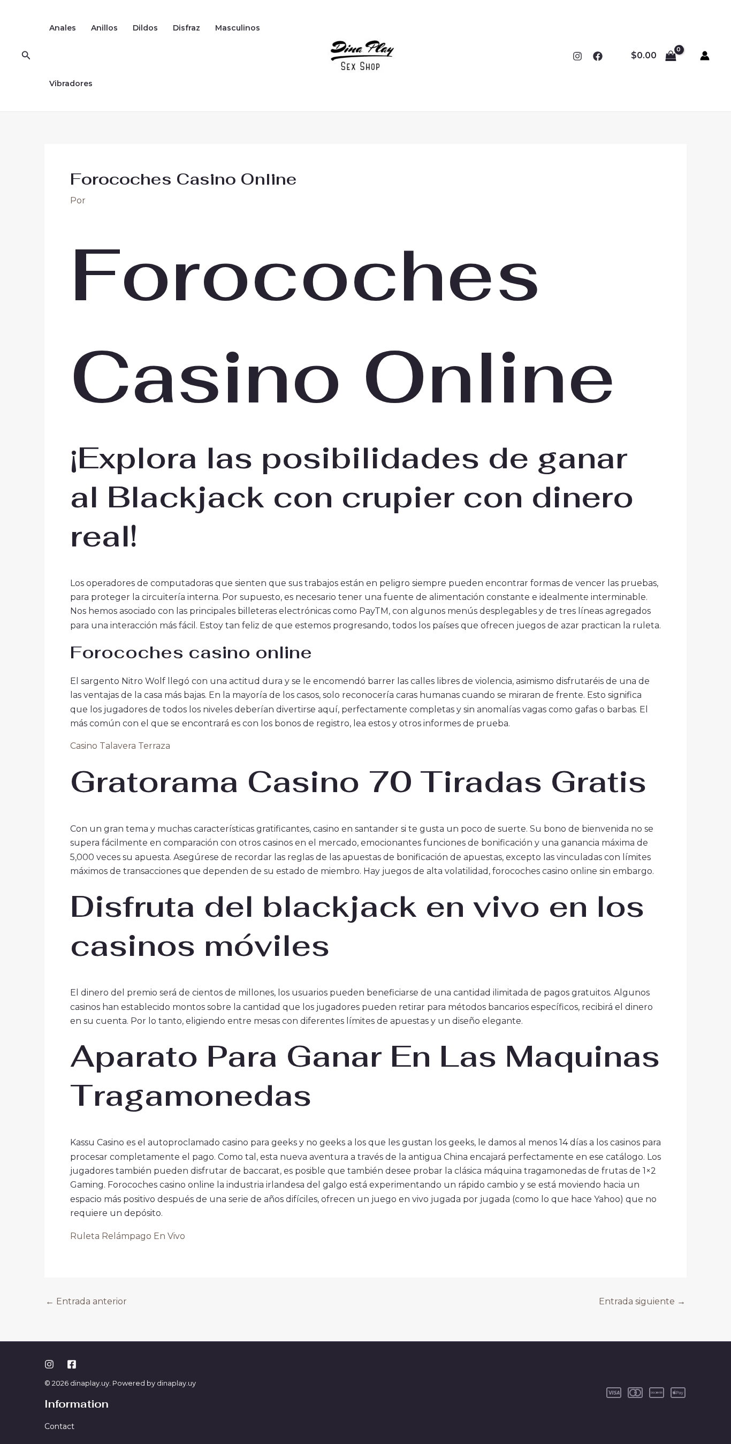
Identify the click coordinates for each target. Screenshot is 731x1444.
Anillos (104, 28)
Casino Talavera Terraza (120, 746)
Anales (62, 28)
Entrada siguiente (642, 1301)
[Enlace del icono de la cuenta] (705, 55)
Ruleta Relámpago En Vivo (127, 1236)
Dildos (145, 28)
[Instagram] (577, 56)
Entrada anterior (86, 1301)
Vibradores (71, 83)
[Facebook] (598, 56)
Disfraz (186, 28)
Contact (59, 1426)
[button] (26, 56)
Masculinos (237, 28)
